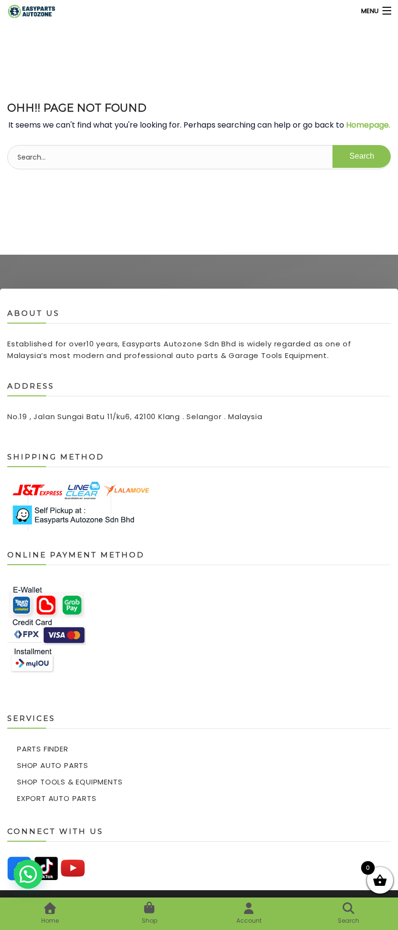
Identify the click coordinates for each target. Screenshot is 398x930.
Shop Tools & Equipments (69, 782)
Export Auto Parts (57, 798)
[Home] (25, 11)
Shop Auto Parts (52, 765)
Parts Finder (42, 749)
